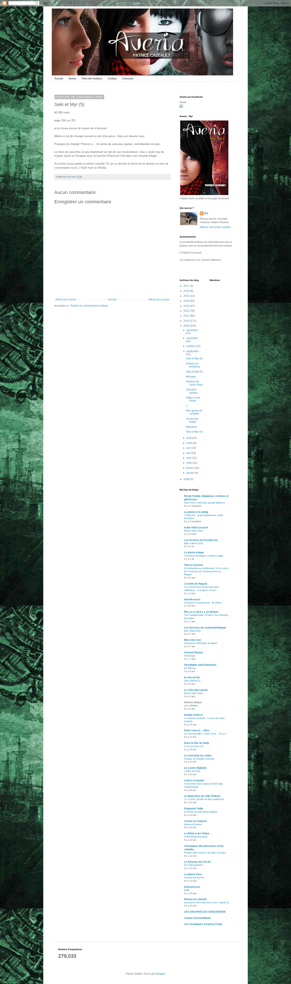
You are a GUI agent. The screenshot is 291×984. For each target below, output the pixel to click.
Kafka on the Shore (193, 399)
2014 (186, 300)
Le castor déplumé (195, 767)
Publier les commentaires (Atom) (89, 305)
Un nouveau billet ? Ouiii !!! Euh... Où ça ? (205, 733)
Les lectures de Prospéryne (201, 540)
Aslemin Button (193, 652)
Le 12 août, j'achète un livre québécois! (204, 799)
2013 (186, 305)
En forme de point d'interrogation (200, 811)
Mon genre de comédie (194, 412)
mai (188, 453)
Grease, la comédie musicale (199, 758)
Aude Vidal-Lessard (196, 527)
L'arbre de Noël (192, 771)
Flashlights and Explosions (200, 664)
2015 (186, 295)
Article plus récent (65, 299)
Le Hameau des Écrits (197, 861)
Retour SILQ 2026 (193, 530)
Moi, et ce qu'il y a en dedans (201, 611)
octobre (191, 346)
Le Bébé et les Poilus (196, 833)
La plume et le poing (196, 512)
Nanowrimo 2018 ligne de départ (200, 643)
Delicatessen (192, 886)
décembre (192, 330)
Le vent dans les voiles (198, 755)
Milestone (191, 426)
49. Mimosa (190, 668)
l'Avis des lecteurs (92, 78)
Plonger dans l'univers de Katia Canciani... (205, 852)
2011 (186, 315)
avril (189, 457)
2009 (186, 325)
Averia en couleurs (195, 821)
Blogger (160, 973)
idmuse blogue (193, 702)
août (189, 437)
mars (189, 462)
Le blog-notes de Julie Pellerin (202, 796)
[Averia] (181, 106)
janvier (190, 472)
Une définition (191, 705)
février (190, 467)
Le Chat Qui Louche (196, 690)
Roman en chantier (195, 899)
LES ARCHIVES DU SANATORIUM (204, 911)
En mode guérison (193, 865)
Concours (128, 78)
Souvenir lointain (192, 391)
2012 (186, 310)
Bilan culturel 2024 (193, 543)
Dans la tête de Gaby (196, 743)
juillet (189, 443)
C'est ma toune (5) (193, 746)
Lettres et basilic (194, 780)
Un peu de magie (192, 420)
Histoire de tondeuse (193, 365)
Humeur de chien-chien (194, 383)
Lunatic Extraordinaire (197, 918)
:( (186, 405)
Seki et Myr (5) (194, 371)
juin (188, 447)
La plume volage (194, 552)
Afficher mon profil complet (215, 227)
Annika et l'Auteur (193, 824)
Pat (206, 213)
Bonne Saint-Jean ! (194, 693)
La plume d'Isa (193, 874)
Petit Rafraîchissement (195, 836)
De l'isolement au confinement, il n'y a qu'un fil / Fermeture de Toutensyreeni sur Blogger (206, 571)
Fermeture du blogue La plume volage (203, 555)
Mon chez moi (192, 639)
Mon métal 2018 (192, 631)
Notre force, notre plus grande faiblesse (204, 502)
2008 (186, 479)
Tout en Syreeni (193, 565)
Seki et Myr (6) (194, 358)
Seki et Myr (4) (194, 431)
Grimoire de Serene (194, 877)
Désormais (189, 655)
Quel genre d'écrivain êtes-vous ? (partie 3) (206, 902)
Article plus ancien (159, 299)
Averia (72, 78)
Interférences (192, 599)
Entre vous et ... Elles (196, 730)
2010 (186, 320)
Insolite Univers (193, 714)
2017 (186, 285)
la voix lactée (192, 677)
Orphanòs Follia (193, 808)
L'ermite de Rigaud (195, 583)
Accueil (59, 78)
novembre (192, 338)
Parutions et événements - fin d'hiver (203, 602)
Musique (191, 376)
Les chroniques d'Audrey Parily (203, 924)
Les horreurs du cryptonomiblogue (205, 627)
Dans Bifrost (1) (192, 680)
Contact (112, 78)
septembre (192, 351)
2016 (186, 291)
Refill (186, 890)
